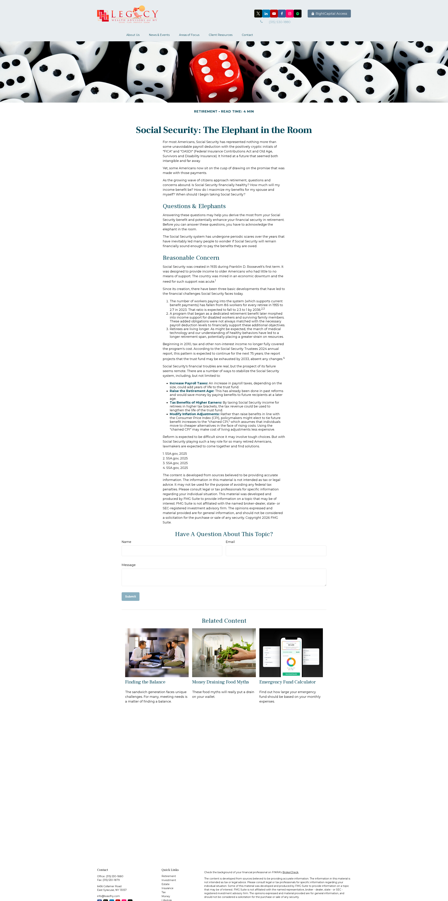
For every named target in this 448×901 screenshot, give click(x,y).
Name (126, 542)
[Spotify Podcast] (298, 14)
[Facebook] (282, 14)
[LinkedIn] (266, 14)
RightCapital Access (331, 14)
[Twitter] (258, 14)
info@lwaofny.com (108, 896)
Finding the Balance (145, 682)
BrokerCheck (290, 872)
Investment (169, 880)
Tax (164, 892)
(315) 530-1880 (114, 876)
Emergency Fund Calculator (287, 682)
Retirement (169, 876)
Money (166, 896)
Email (230, 542)
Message (129, 565)
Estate (166, 884)
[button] (133, 34)
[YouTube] (274, 14)
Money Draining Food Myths (220, 682)
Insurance (167, 888)
